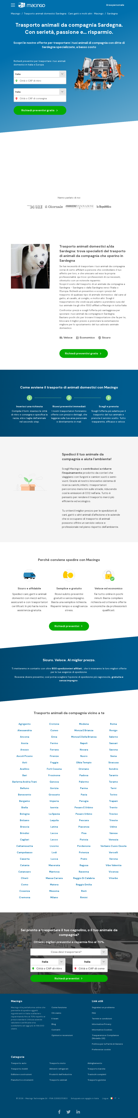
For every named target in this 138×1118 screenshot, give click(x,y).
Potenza (84, 852)
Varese (113, 833)
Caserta (24, 858)
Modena (84, 723)
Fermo (54, 743)
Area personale (115, 4)
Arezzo (24, 749)
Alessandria (25, 730)
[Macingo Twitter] (68, 1111)
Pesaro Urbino (84, 813)
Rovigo (113, 730)
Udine (113, 826)
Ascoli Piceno (24, 756)
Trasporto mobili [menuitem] (19, 1068)
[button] (13, 5)
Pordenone (84, 846)
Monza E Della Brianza (83, 736)
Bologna (24, 813)
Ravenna (84, 871)
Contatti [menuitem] (55, 1029)
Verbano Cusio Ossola (113, 846)
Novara (84, 749)
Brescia (24, 826)
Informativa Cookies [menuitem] (102, 1029)
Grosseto (54, 794)
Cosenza (24, 890)
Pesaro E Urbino (84, 807)
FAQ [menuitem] (94, 1013)
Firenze (54, 756)
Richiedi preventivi (38, 110)
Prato (84, 858)
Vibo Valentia (113, 865)
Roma (113, 723)
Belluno (24, 788)
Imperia (54, 801)
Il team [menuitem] (54, 1018)
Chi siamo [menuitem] (56, 1013)
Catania (24, 865)
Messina (54, 890)
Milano (54, 897)
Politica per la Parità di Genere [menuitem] (107, 1044)
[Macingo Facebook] (59, 1111)
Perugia (83, 801)
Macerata (54, 865)
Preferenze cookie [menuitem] (101, 1049)
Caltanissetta (24, 846)
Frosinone (54, 775)
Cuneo (54, 730)
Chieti (24, 878)
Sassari (113, 743)
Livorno (54, 846)
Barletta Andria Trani (24, 781)
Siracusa (113, 762)
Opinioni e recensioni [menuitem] (62, 1035)
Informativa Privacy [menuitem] (101, 1024)
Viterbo (113, 878)
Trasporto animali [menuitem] (58, 1080)
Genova (54, 781)
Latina (54, 826)
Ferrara (54, 749)
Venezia (113, 839)
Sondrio (113, 768)
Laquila (54, 820)
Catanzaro (24, 871)
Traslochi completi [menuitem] (97, 1074)
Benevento (24, 794)
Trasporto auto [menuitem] (18, 1063)
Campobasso (24, 852)
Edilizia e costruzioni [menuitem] (21, 1074)
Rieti (84, 890)
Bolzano (24, 820)
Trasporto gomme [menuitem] (97, 1080)
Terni (113, 788)
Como (24, 884)
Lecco (54, 839)
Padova (83, 775)
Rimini (84, 897)
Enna (54, 736)
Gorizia (54, 788)
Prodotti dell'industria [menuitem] (60, 1074)
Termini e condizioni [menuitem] (102, 1018)
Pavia (84, 794)
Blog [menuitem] (53, 1024)
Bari (24, 775)
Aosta (24, 743)
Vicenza (113, 871)
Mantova (54, 871)
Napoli (84, 743)
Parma (84, 788)
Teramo (113, 781)
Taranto (113, 775)
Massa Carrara (54, 878)
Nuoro (84, 756)
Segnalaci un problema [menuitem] (103, 1007)
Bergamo (24, 801)
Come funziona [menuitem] (58, 1007)
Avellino (24, 768)
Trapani (113, 801)
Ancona (24, 736)
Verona (113, 858)
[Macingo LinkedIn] (78, 1111)
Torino (113, 794)
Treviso (113, 813)
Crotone (54, 723)
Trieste (113, 820)
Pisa (83, 833)
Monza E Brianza (83, 730)
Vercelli (113, 852)
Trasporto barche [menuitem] (96, 1068)
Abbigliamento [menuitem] (95, 1063)
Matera (54, 884)
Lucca (54, 858)
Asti (24, 762)
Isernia (54, 807)
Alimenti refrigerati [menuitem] (58, 1068)
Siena (113, 756)
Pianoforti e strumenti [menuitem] (22, 1080)
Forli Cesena (54, 768)
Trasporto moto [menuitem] (57, 1063)
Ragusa (84, 865)
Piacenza (83, 826)
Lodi (54, 852)
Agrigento (25, 723)
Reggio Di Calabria (84, 878)
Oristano (84, 768)
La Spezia (54, 813)
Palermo (84, 781)
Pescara (84, 820)
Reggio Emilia (84, 884)
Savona (113, 749)
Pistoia (84, 839)
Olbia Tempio (84, 762)
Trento (113, 807)
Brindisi (24, 833)
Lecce (54, 833)
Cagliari (24, 839)
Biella (24, 807)
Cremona (24, 897)
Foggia (54, 762)
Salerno (113, 736)
